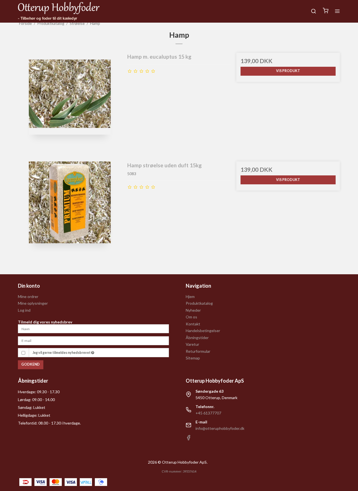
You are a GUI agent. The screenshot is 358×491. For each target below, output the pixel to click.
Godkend (30, 364)
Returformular (198, 351)
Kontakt (193, 323)
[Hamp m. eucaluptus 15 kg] (70, 104)
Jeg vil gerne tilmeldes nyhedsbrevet (61, 353)
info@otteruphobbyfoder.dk (220, 428)
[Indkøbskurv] (325, 11)
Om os (191, 316)
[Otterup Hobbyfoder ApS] (59, 11)
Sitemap (193, 358)
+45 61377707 (208, 413)
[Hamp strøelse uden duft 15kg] (70, 213)
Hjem (190, 296)
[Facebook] (188, 439)
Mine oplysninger (33, 303)
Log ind (24, 310)
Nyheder (193, 310)
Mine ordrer (28, 296)
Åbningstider (197, 337)
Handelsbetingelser (203, 330)
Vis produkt (288, 71)
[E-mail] (93, 340)
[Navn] (93, 328)
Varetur (192, 344)
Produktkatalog (199, 303)
